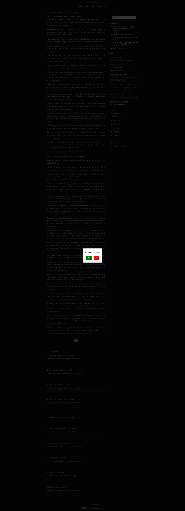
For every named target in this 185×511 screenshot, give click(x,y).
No (96, 258)
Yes (89, 258)
